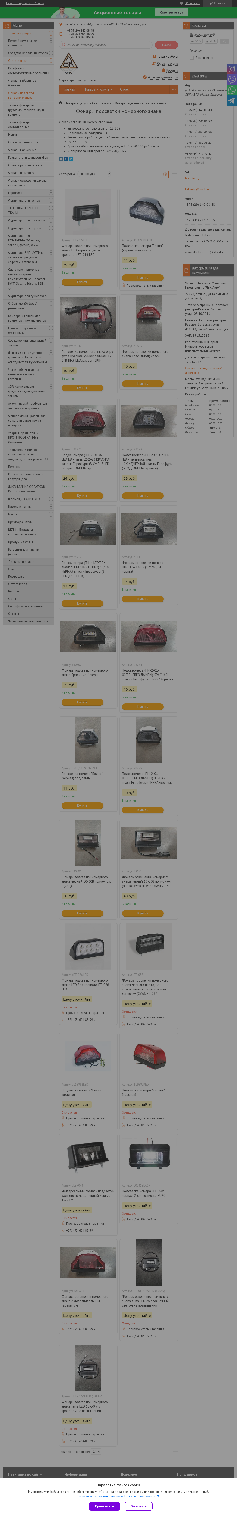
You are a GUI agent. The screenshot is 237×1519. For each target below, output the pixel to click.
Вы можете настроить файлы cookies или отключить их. (117, 1496)
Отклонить (139, 1506)
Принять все (104, 1506)
